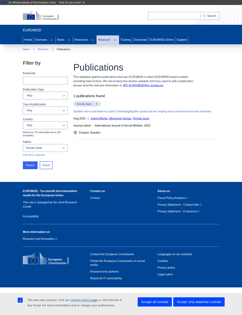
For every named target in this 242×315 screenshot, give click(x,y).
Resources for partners (104, 271)
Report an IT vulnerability (106, 278)
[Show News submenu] (69, 39)
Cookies (162, 260)
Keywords (29, 73)
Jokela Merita (99, 118)
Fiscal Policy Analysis (171, 197)
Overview (41, 39)
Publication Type (33, 89)
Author (27, 141)
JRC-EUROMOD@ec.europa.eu (143, 85)
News (60, 39)
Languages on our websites (174, 254)
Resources (81, 39)
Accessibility (31, 216)
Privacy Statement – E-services (177, 211)
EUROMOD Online (162, 39)
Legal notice (165, 274)
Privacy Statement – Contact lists (178, 204)
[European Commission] (43, 16)
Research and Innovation (39, 238)
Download (140, 39)
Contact (95, 197)
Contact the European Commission (112, 254)
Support (182, 39)
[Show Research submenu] (115, 39)
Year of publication (34, 104)
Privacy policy (166, 267)
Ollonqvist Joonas (120, 118)
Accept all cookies (154, 302)
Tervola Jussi (34, 147)
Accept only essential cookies (199, 302)
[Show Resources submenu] (93, 39)
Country (28, 119)
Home (28, 39)
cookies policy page (83, 300)
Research (104, 39)
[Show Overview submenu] (51, 39)
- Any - (30, 95)
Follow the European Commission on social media (117, 262)
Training (125, 39)
